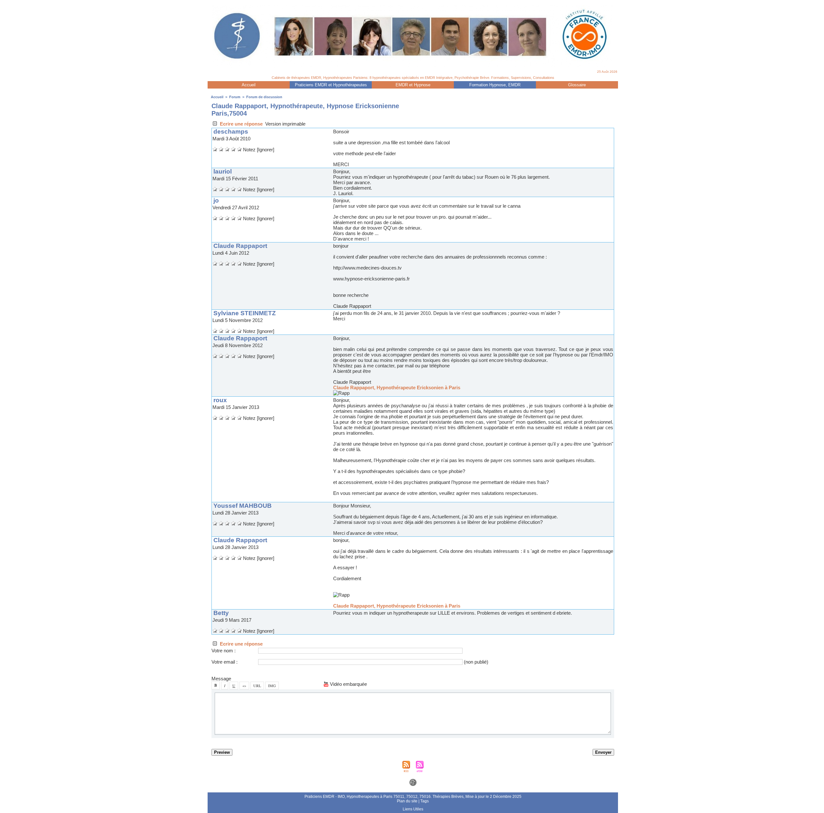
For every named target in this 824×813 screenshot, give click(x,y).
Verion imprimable (285, 124)
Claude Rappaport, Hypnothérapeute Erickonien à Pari (396, 387)
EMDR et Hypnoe (413, 84)
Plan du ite (407, 801)
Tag (424, 801)
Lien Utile (413, 809)
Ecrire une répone (241, 124)
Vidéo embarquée (348, 684)
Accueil (249, 84)
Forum (234, 97)
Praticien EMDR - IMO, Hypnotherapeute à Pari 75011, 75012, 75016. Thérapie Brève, (384, 796)
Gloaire (577, 84)
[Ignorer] (265, 149)
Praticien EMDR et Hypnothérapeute (331, 84)
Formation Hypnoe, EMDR (494, 84)
